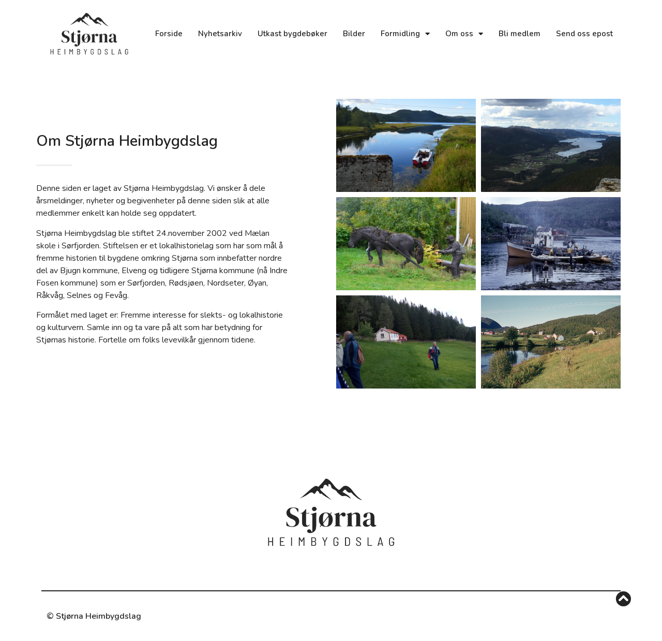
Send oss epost (584, 33)
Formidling (400, 33)
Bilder (354, 33)
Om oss (459, 33)
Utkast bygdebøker (292, 33)
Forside (169, 33)
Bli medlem (519, 33)
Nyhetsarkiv (220, 33)
